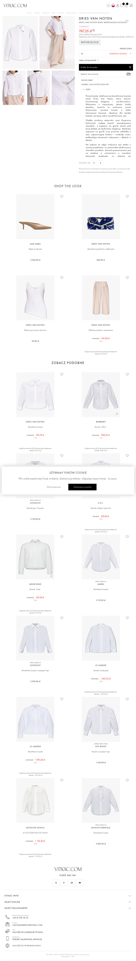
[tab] (106, 89)
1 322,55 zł (101, 679)
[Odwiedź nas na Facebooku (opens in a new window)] (64, 882)
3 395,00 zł (35, 681)
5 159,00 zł (35, 519)
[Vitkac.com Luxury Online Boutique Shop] (15, 5)
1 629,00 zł (101, 762)
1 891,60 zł (35, 761)
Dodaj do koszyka (89, 67)
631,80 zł (100, 339)
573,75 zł (35, 436)
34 (82, 53)
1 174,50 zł (35, 842)
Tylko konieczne (54, 487)
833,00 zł (101, 260)
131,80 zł (35, 341)
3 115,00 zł (100, 600)
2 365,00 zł (35, 260)
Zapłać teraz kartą (89, 74)
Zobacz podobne (68, 363)
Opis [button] (88, 89)
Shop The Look (68, 186)
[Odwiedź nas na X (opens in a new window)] (56, 882)
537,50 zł (35, 598)
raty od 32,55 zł (90, 42)
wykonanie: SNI (68, 956)
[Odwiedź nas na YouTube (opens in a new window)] (80, 882)
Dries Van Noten (95, 18)
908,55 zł (101, 436)
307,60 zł (101, 517)
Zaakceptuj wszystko (82, 487)
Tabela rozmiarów (88, 60)
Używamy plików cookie (68, 472)
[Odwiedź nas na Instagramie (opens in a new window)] (72, 882)
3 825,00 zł (101, 843)
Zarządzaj (112, 479)
